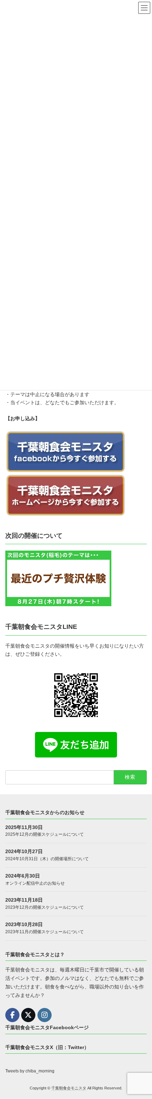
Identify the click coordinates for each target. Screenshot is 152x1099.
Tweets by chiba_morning (29, 1071)
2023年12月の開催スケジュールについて (44, 907)
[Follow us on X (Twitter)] (28, 1015)
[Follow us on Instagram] (44, 1015)
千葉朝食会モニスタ (68, 1088)
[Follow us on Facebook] (12, 1015)
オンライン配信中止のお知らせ (35, 883)
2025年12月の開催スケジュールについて (44, 834)
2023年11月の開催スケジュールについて (44, 931)
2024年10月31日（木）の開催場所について (47, 858)
